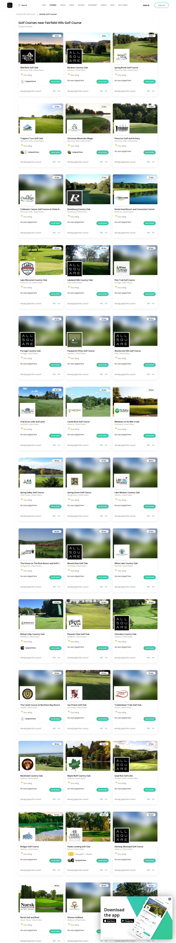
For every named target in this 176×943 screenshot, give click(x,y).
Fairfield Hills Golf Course (26, 14)
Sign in (146, 5)
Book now (55, 82)
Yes (54, 91)
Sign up (161, 5)
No (59, 91)
